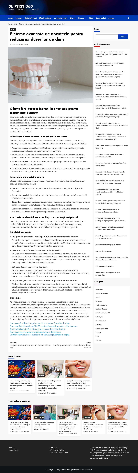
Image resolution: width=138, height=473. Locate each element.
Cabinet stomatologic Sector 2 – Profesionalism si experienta (108, 210)
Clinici (91, 18)
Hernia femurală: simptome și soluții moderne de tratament (110, 64)
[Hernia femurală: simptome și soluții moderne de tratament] (44, 412)
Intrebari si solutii (60, 18)
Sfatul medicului (45, 18)
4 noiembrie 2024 (23, 44)
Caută (97, 28)
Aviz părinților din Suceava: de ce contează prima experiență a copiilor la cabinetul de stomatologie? (111, 136)
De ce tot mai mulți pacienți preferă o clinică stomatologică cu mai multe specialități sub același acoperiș (49, 386)
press (13, 44)
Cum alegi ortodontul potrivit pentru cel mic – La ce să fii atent (111, 237)
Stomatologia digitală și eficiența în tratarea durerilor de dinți (37, 329)
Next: (72, 345)
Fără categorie (101, 305)
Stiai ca (72, 18)
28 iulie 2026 (52, 393)
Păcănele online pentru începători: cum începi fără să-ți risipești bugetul (110, 202)
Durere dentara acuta (104, 251)
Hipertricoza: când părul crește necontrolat (108, 274)
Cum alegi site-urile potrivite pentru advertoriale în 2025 (110, 155)
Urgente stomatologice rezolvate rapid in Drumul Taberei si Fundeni (112, 258)
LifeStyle (99, 317)
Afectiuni (99, 289)
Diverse (81, 18)
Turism (98, 340)
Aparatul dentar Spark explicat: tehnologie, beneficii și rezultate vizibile (111, 106)
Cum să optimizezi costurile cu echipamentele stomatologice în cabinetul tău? (112, 125)
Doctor (11, 448)
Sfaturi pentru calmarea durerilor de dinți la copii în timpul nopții (39, 335)
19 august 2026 (24, 391)
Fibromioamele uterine (104, 266)
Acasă (10, 18)
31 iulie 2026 (45, 429)
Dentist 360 (20, 6)
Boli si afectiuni (31, 18)
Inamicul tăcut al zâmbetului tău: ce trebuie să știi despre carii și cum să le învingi (110, 85)
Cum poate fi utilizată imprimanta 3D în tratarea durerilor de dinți (40, 323)
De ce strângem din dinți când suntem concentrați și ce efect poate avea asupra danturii (21, 384)
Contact (111, 18)
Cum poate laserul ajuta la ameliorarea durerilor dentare (35, 332)
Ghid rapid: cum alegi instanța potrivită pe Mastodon (112, 146)
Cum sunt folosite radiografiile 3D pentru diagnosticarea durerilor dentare (43, 326)
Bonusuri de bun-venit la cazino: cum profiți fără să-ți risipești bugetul (110, 182)
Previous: (30, 345)
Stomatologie (14, 450)
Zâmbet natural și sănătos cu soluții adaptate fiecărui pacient (109, 228)
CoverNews (76, 470)
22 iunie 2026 (81, 388)
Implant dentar (101, 309)
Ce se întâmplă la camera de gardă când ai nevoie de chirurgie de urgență (112, 115)
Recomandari (101, 18)
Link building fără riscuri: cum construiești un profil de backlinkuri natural (109, 191)
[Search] (128, 18)
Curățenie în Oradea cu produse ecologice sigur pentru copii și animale (110, 219)
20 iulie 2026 (94, 431)
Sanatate (19, 18)
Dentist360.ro (98, 448)
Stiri (97, 336)
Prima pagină (12, 24)
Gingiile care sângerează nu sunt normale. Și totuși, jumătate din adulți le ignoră (78, 383)
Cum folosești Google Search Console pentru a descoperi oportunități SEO (110, 173)
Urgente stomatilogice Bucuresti (108, 245)
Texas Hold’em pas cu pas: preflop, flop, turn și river (111, 164)
